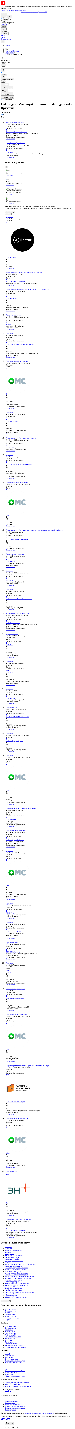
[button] (3, 35)
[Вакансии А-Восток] (39, 240)
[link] (4, 31)
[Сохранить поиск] (3, 70)
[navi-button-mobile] (3, 41)
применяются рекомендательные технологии (39, 1413)
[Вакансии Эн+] (39, 1189)
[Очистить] (3, 65)
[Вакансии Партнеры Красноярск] (39, 1088)
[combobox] (10, 61)
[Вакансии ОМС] (39, 381)
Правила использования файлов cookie (34, 12)
